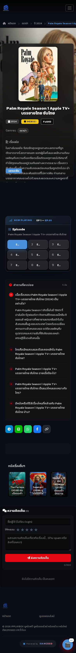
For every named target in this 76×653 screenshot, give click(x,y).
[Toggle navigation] (69, 8)
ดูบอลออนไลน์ (46, 616)
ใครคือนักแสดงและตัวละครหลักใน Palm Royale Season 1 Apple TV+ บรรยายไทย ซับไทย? (40, 353)
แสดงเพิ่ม (13, 171)
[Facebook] (37, 429)
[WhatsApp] (28, 429)
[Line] (18, 429)
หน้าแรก (12, 23)
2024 (13, 121)
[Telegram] (9, 429)
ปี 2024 (38, 23)
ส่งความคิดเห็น (39, 558)
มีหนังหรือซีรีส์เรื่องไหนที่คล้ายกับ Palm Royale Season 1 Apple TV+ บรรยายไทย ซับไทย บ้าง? (40, 407)
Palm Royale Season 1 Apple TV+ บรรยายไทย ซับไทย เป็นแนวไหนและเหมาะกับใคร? (41, 388)
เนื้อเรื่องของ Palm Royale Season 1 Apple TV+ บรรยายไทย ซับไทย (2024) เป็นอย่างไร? (41, 299)
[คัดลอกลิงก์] (46, 429)
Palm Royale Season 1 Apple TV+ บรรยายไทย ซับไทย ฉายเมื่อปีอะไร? (36, 371)
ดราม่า (25, 23)
